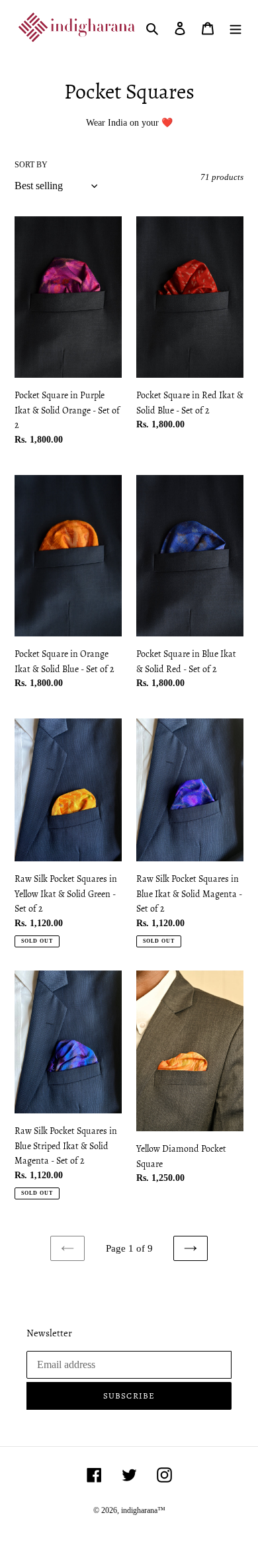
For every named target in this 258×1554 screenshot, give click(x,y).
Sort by (31, 164)
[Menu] (235, 27)
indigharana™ (143, 1510)
